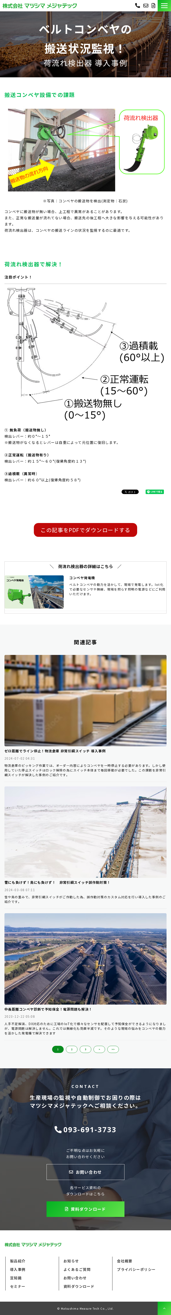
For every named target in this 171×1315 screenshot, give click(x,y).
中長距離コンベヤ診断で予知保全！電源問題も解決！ (48, 1009)
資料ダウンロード (154, 5)
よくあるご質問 (77, 1269)
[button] (164, 5)
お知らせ (71, 1261)
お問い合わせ (146, 5)
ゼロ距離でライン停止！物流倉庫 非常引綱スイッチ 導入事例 (55, 751)
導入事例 (18, 1269)
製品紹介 (18, 1261)
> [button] (99, 1049)
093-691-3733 (137, 5)
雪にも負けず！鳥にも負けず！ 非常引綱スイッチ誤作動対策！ (57, 882)
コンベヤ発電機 (82, 577)
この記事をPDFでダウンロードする (85, 530)
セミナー (18, 1286)
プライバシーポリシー (136, 1269)
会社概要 (124, 1261)
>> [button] (113, 1049)
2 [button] (71, 1049)
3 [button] (85, 1049)
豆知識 (16, 1277)
